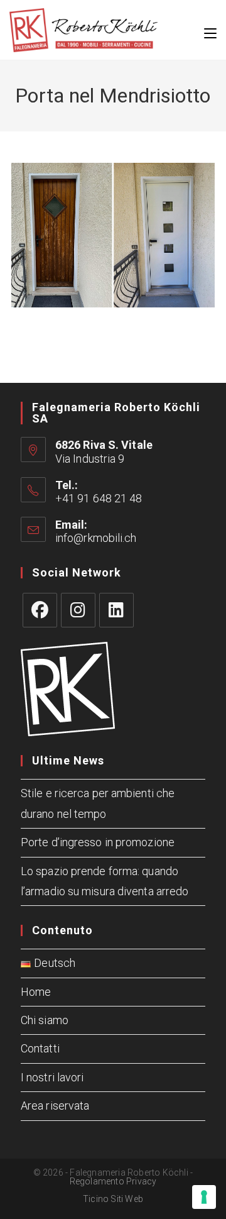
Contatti (40, 1048)
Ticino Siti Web (113, 1199)
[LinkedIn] (116, 610)
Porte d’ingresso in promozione (98, 842)
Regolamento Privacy (113, 1181)
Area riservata (55, 1105)
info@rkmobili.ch (96, 537)
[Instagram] (78, 610)
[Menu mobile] (210, 30)
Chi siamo (44, 1020)
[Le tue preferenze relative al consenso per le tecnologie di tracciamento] (204, 1197)
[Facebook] (40, 610)
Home (36, 991)
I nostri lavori (52, 1077)
